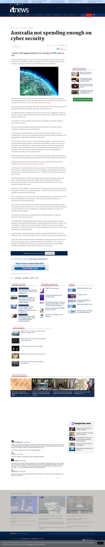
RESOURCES (57, 15)
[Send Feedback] (60, 45)
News (17, 28)
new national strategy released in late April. (37, 103)
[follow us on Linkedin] (10, 4)
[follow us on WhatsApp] (20, 4)
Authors (69, 533)
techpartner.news (25, 538)
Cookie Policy (30, 544)
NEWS (11, 15)
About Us (56, 533)
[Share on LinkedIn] (57, 45)
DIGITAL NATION (38, 15)
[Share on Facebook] (55, 45)
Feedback (73, 533)
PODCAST (65, 15)
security (32, 278)
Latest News (5, 1)
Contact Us (51, 533)
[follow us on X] (13, 4)
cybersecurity (18, 278)
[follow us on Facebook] (15, 4)
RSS (94, 533)
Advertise (78, 533)
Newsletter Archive (84, 533)
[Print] (66, 45)
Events (71, 284)
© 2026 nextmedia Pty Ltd (22, 533)
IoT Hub (41, 538)
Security (31, 28)
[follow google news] (17, 4)
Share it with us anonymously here (38, 259)
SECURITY (27, 15)
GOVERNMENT (20, 15)
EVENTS (71, 15)
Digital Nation (34, 538)
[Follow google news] (61, 49)
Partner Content (19, 284)
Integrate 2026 (82, 295)
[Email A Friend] (63, 45)
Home (12, 28)
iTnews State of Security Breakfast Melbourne (85, 311)
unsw (37, 278)
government (25, 278)
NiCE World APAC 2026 (84, 288)
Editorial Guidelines (62, 533)
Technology (24, 28)
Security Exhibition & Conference (84, 301)
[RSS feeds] (22, 4)
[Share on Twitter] (52, 45)
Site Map (91, 533)
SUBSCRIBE (89, 15)
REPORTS (48, 15)
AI (32, 15)
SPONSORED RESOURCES (49, 284)
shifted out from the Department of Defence (30, 164)
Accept (100, 543)
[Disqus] (38, 418)
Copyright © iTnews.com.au (16, 273)
